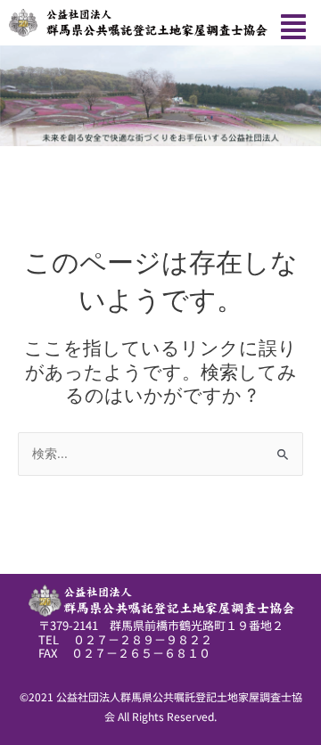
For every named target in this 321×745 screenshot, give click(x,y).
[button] (293, 27)
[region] (160, 95)
